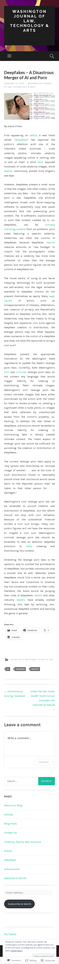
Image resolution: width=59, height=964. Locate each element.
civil (6, 372)
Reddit (38, 595)
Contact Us (10, 832)
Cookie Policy (16, 951)
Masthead (10, 859)
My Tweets (10, 934)
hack (40, 162)
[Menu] (9, 56)
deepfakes (21, 139)
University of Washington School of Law (32, 659)
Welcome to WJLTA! (15, 878)
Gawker (8, 171)
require (50, 242)
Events (8, 850)
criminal (21, 372)
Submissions (12, 869)
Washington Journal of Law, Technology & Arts (29, 21)
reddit (33, 135)
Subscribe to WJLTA (19, 904)
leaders (21, 599)
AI (8, 669)
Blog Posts (10, 823)
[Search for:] (29, 781)
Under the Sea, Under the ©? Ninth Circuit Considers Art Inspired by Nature (42, 700)
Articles (8, 814)
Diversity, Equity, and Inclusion (22, 841)
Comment (43, 762)
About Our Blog (13, 805)
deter (29, 546)
